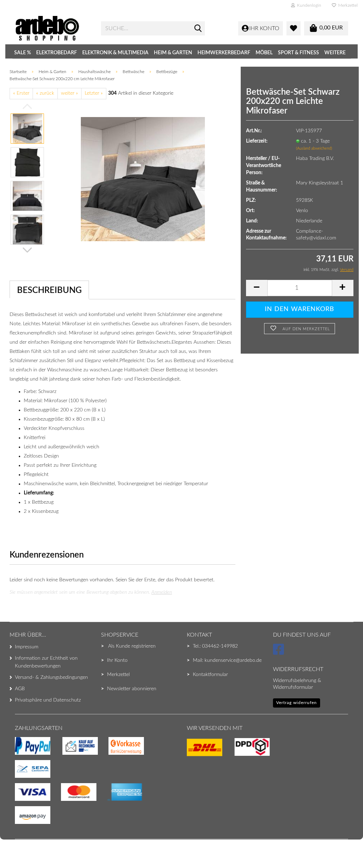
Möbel (264, 52)
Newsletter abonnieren (131, 688)
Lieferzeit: (257, 141)
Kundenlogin (308, 5)
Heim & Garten (173, 52)
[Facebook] (279, 652)
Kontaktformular (210, 674)
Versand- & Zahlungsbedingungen (51, 677)
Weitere (335, 52)
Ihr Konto (117, 660)
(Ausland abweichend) (314, 148)
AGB (20, 688)
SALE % (22, 52)
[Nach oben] (19, 822)
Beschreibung (49, 290)
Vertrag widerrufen (296, 702)
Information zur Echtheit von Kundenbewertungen (46, 662)
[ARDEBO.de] (52, 28)
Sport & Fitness (298, 52)
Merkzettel (347, 5)
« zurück (45, 93)
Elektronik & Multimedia (115, 52)
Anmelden (161, 592)
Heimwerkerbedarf (223, 52)
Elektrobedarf (56, 52)
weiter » (69, 93)
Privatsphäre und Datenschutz (48, 700)
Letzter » (94, 93)
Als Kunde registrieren (132, 646)
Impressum (26, 646)
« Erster (21, 93)
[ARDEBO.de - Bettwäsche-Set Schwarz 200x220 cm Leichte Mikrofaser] (143, 178)
